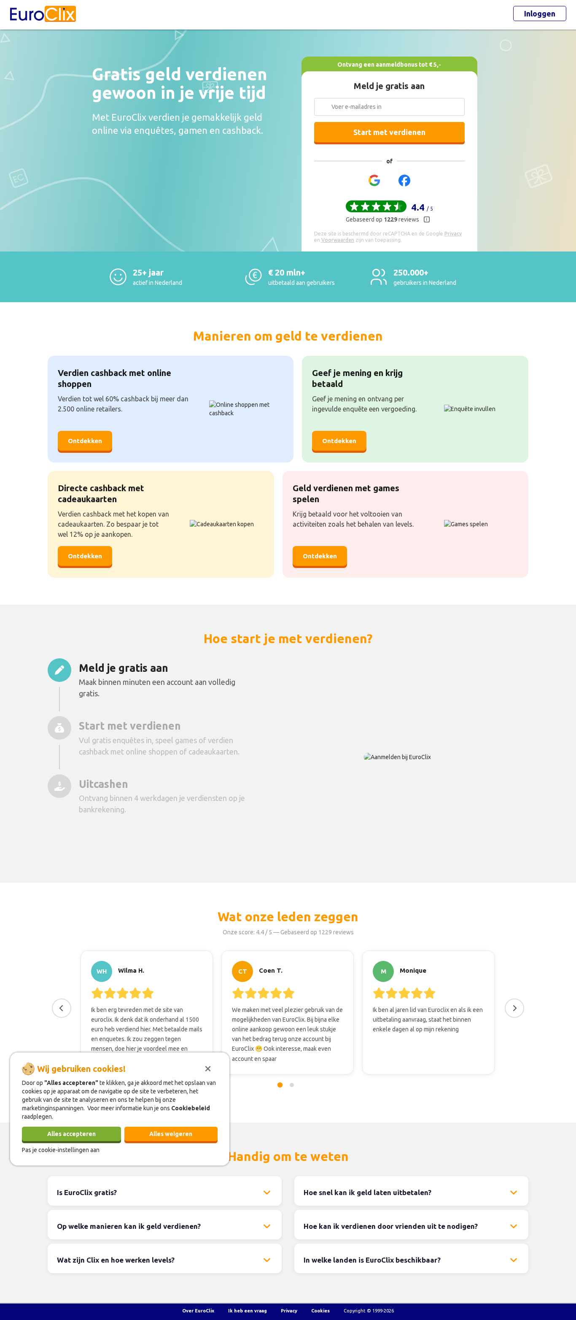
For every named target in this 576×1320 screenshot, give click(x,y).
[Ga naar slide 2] (292, 1085)
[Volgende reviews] (514, 1008)
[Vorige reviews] (61, 1008)
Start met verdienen (389, 132)
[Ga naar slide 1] (280, 1084)
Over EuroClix (198, 1310)
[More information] (427, 219)
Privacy (289, 1310)
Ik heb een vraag (247, 1310)
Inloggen (539, 13)
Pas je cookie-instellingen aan (61, 1149)
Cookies (320, 1310)
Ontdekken (85, 440)
